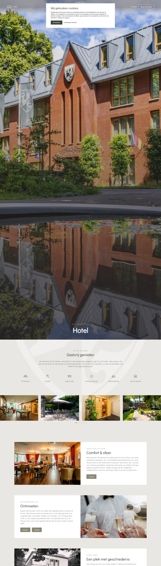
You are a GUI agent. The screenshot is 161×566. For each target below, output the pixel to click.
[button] (2, 408)
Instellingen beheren (70, 22)
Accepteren (56, 22)
